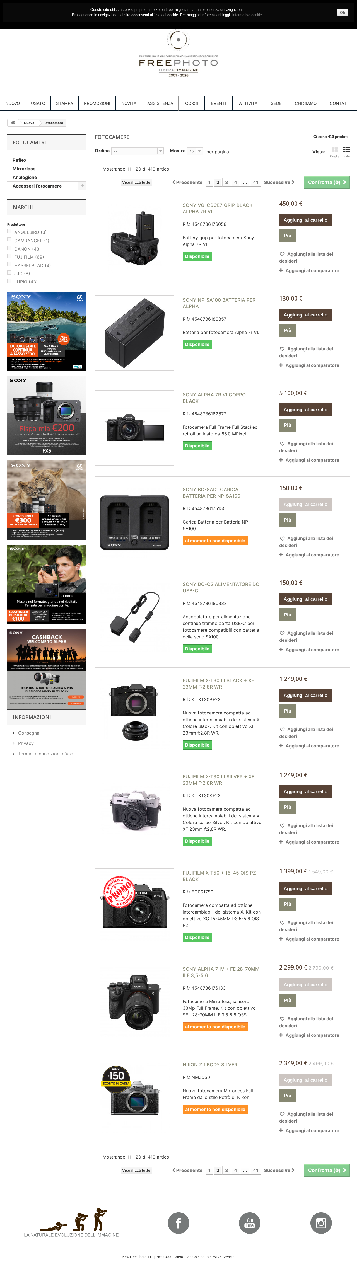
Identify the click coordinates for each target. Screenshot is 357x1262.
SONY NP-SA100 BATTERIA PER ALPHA (219, 303)
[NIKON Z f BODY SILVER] (135, 1098)
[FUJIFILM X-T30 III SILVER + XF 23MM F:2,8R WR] (135, 810)
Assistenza (160, 103)
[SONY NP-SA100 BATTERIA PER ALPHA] (135, 333)
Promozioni (97, 103)
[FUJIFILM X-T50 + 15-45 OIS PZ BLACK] (135, 906)
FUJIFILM (29, 257)
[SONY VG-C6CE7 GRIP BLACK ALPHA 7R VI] (135, 238)
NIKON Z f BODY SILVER (210, 1064)
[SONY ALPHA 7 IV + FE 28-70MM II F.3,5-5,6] (135, 1002)
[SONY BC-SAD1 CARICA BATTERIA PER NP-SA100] (135, 523)
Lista (346, 156)
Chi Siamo (306, 103)
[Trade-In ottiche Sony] (47, 500)
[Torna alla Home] (13, 122)
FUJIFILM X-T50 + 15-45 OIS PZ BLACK (219, 876)
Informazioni (32, 717)
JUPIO (26, 282)
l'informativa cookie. (247, 15)
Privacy (25, 743)
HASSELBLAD (32, 265)
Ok (342, 12)
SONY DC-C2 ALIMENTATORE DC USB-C (221, 588)
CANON (27, 249)
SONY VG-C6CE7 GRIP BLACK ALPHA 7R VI (217, 208)
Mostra (177, 150)
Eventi (218, 103)
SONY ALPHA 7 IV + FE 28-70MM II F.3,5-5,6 (221, 972)
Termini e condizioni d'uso (45, 753)
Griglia (334, 156)
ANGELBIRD (30, 232)
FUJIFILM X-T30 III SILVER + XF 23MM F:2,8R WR (218, 780)
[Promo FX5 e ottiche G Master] (47, 416)
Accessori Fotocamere (37, 186)
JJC (22, 273)
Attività (248, 103)
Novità (128, 103)
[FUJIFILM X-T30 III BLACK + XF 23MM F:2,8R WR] (135, 714)
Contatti (340, 103)
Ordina (102, 150)
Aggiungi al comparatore (312, 270)
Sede (276, 103)
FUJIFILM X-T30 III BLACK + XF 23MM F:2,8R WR (218, 684)
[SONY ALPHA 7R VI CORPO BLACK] (135, 428)
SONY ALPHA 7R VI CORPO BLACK (214, 398)
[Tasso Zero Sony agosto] (47, 331)
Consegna (28, 733)
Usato (38, 103)
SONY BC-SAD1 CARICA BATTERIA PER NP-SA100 (211, 493)
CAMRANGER (31, 240)
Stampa (64, 103)
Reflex (19, 160)
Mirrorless (24, 168)
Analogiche (25, 177)
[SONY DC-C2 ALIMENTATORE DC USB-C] (135, 617)
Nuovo (12, 103)
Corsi (191, 103)
